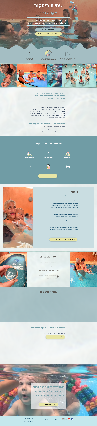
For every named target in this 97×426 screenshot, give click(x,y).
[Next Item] (95, 75)
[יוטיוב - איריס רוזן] (69, 419)
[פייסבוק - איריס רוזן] (72, 419)
